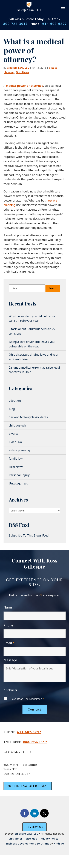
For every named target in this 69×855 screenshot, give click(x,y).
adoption (15, 401)
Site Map (31, 838)
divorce (13, 434)
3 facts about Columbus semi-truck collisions (32, 331)
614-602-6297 (54, 24)
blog (12, 409)
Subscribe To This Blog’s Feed (28, 535)
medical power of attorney (24, 86)
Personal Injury (19, 475)
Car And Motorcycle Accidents (28, 417)
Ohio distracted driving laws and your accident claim (34, 357)
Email (9, 643)
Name (8, 607)
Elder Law (15, 442)
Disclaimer (10, 690)
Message (10, 660)
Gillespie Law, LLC (18, 67)
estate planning (19, 450)
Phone (8, 625)
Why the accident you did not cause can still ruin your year (32, 318)
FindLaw (59, 843)
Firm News (22, 72)
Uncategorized (18, 483)
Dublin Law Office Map (28, 786)
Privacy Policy (49, 838)
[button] (63, 7)
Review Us (34, 827)
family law (16, 458)
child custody (17, 425)
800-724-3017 (15, 24)
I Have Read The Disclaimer (26, 699)
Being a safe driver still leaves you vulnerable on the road (31, 344)
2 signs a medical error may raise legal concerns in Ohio (34, 370)
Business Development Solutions (27, 843)
